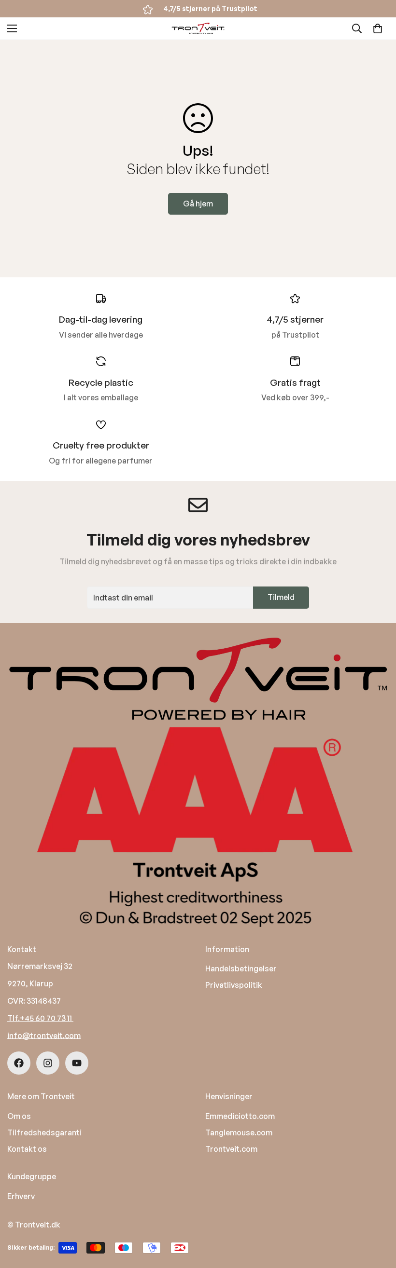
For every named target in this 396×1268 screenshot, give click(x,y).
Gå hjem (198, 203)
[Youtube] (76, 1063)
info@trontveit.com (44, 1035)
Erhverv (21, 1196)
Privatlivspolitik (233, 985)
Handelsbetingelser (241, 968)
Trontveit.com (231, 1149)
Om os (19, 1116)
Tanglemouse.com (238, 1132)
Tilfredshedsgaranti (44, 1132)
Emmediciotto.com (240, 1116)
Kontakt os (27, 1149)
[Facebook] (18, 1063)
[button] (378, 28)
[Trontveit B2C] (198, 28)
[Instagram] (47, 1063)
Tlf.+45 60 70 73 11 (40, 1018)
